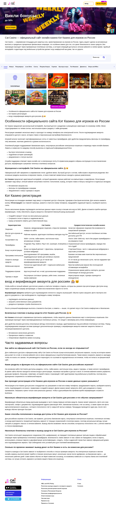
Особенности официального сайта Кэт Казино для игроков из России (35, 111)
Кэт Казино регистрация (18, 114)
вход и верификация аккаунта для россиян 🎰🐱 (27, 116)
